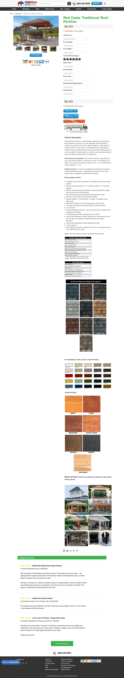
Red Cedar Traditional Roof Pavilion (33, 13)
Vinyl (37, 9)
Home (11, 13)
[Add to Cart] (70, 111)
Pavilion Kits (18, 13)
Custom (78, 9)
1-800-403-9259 (13, 662)
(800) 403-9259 (83, 3)
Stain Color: (68, 62)
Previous (12, 49)
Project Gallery (107, 9)
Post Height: (68, 42)
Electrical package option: (73, 83)
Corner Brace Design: (71, 56)
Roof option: (68, 69)
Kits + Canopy (65, 9)
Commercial (92, 9)
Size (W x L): (68, 35)
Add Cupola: (68, 90)
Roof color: (68, 76)
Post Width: (68, 49)
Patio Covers (49, 9)
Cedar (14, 9)
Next (60, 49)
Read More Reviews (62, 643)
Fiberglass (26, 9)
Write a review (36, 65)
